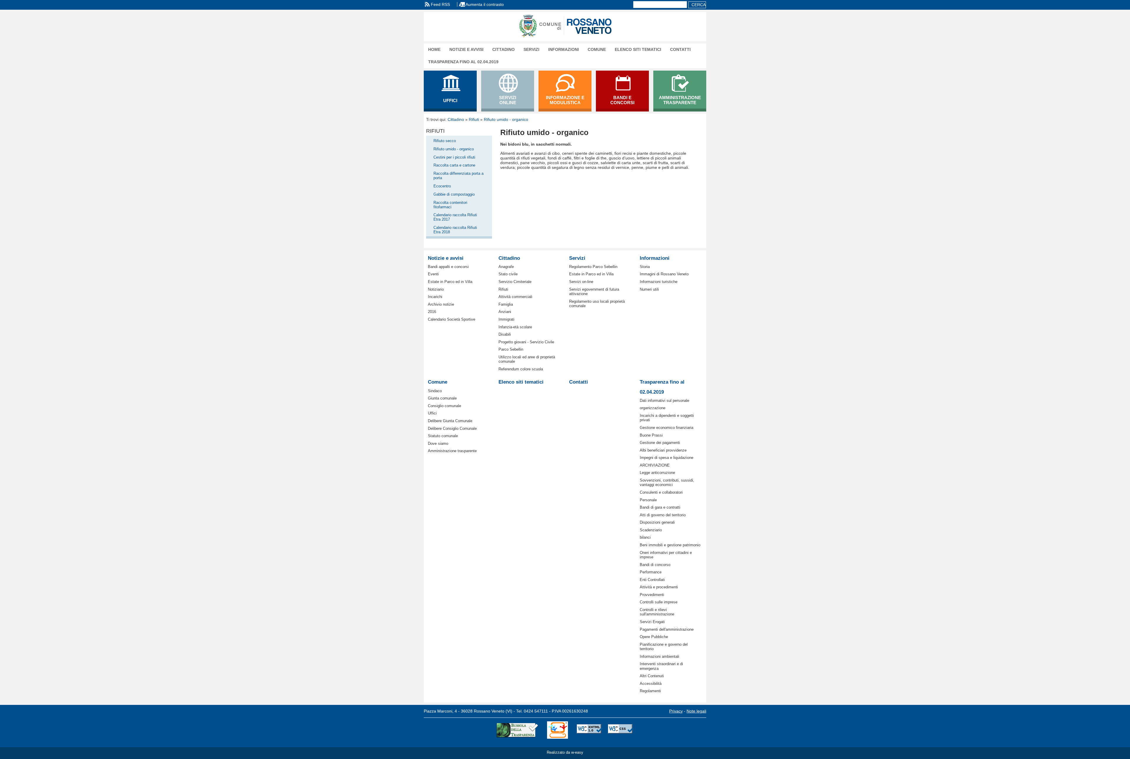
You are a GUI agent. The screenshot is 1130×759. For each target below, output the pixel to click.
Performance (651, 572)
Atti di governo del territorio (663, 515)
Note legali (696, 711)
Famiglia (505, 304)
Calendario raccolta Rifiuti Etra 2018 (455, 229)
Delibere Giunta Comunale (450, 421)
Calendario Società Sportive (451, 319)
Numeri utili (649, 289)
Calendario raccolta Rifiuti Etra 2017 (455, 217)
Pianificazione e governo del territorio (664, 646)
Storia (645, 266)
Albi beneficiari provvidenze (663, 450)
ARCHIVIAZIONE (655, 465)
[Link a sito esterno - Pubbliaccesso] (557, 730)
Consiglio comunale (444, 406)
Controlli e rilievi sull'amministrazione (657, 611)
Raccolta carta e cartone (454, 165)
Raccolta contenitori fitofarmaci (450, 204)
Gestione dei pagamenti (660, 442)
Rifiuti (474, 119)
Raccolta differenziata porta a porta (458, 175)
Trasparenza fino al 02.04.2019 (463, 62)
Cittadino (503, 49)
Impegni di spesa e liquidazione (666, 457)
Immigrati (506, 319)
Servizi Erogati (652, 622)
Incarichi (435, 296)
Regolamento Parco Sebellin (593, 266)
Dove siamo (438, 443)
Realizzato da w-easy (565, 752)
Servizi (531, 49)
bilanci (645, 537)
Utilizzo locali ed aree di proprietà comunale (526, 359)
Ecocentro (442, 186)
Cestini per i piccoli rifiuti (454, 157)
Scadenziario (651, 530)
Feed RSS (440, 4)
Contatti (680, 49)
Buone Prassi (651, 435)
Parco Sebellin (510, 349)
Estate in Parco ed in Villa (450, 281)
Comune (597, 49)
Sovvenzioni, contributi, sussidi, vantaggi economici (667, 482)
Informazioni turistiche (658, 281)
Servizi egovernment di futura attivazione (594, 291)
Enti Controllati (652, 579)
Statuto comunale (443, 436)
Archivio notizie (441, 304)
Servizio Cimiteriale (514, 281)
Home (434, 49)
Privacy (676, 711)
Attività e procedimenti (659, 587)
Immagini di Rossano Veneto (664, 274)
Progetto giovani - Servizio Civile (526, 342)
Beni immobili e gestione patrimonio (670, 545)
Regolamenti (650, 691)
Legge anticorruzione (657, 472)
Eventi (433, 274)
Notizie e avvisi (466, 49)
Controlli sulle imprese (658, 602)
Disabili (504, 334)
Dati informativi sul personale (664, 400)
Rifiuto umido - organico (506, 119)
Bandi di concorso (655, 564)
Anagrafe (506, 266)
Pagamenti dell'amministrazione (667, 629)
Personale (648, 500)
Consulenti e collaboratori (661, 492)
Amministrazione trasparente (452, 451)
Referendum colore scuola (520, 369)
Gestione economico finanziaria (666, 427)
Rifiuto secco (444, 141)
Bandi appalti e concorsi (448, 266)
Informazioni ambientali (659, 656)
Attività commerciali (515, 296)
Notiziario (436, 289)
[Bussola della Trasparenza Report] (517, 730)
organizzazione (652, 408)
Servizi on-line (581, 281)
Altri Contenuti (652, 676)
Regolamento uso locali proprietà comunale (597, 303)
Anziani (504, 311)
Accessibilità (651, 683)
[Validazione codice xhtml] (590, 730)
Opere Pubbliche (654, 637)
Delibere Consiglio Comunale (452, 428)
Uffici (432, 413)
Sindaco (435, 391)
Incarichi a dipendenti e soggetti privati (667, 417)
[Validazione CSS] (621, 730)
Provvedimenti (652, 594)
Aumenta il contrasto (485, 4)
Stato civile (508, 274)
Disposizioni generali (657, 522)
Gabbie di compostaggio (454, 194)
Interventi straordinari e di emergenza (661, 666)
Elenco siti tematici (638, 49)
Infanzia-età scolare (515, 327)
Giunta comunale (442, 398)
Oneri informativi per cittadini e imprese (666, 554)
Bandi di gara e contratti (660, 507)
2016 (432, 311)
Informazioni (563, 49)
